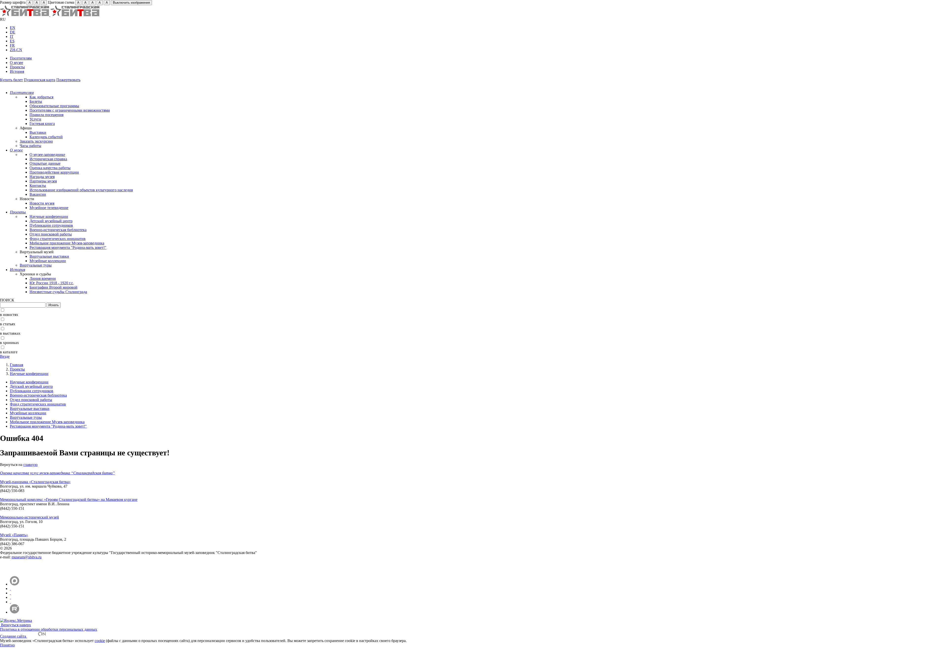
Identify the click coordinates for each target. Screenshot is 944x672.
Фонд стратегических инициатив (58, 239)
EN (12, 28)
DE (12, 32)
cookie (100, 641)
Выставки (38, 132)
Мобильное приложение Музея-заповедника (67, 243)
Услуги (35, 119)
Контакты (38, 185)
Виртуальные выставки (49, 256)
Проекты (17, 67)
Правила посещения (46, 115)
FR (12, 45)
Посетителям (21, 58)
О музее (16, 62)
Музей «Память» (14, 535)
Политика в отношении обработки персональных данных (48, 629)
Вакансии (38, 194)
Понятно (7, 645)
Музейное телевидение (49, 208)
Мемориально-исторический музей (29, 517)
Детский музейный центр (51, 221)
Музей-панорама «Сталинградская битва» (35, 482)
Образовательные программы (54, 106)
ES (12, 41)
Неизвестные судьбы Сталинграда (58, 292)
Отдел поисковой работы (51, 234)
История (17, 71)
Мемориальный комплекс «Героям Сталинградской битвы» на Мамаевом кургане (68, 499)
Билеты (36, 101)
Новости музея (42, 203)
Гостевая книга (42, 123)
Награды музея (42, 177)
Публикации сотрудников (51, 225)
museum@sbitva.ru (27, 557)
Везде (5, 356)
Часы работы (30, 146)
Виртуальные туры (36, 265)
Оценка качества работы (50, 168)
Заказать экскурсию (36, 141)
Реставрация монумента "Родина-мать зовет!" (68, 247)
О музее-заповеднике (47, 154)
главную (30, 465)
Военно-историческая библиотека (58, 230)
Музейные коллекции (48, 261)
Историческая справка (48, 159)
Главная (16, 365)
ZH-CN (16, 50)
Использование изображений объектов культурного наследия (81, 190)
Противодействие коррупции (54, 172)
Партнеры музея (43, 181)
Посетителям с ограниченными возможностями (70, 110)
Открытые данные (45, 163)
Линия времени (43, 278)
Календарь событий (46, 137)
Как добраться (41, 97)
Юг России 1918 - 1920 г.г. (52, 283)
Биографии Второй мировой (53, 287)
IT (12, 36)
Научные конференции (49, 216)
